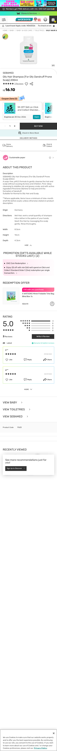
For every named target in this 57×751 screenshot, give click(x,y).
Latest (9, 343)
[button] (53, 19)
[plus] (15, 126)
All (4, 343)
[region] (28, 740)
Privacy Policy (40, 748)
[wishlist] (26, 84)
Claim (36, 117)
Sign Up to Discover (14, 468)
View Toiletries (14, 409)
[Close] (54, 733)
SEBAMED (8, 72)
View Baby (10, 402)
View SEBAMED (13, 416)
